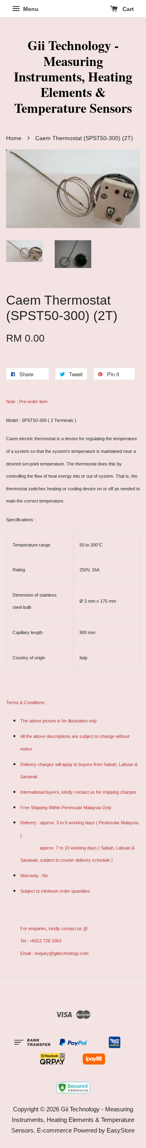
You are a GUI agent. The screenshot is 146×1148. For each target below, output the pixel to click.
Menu (30, 9)
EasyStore (121, 1130)
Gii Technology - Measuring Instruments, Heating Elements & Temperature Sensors (73, 76)
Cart (127, 9)
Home (13, 138)
